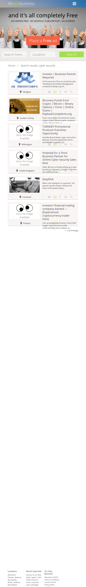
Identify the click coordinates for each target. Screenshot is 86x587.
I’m (33, 575)
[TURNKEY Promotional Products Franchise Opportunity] (24, 132)
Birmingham (12, 585)
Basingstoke (12, 580)
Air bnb (38, 575)
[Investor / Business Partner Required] (24, 80)
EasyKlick (48, 179)
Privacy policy (49, 585)
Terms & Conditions (51, 580)
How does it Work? (51, 577)
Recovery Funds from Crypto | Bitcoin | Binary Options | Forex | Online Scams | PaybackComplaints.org (57, 107)
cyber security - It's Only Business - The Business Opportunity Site (43, 4)
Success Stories (50, 582)
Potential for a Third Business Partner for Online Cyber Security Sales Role (59, 158)
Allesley (10, 577)
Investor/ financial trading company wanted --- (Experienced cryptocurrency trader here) (58, 212)
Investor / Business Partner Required (59, 75)
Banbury (18, 577)
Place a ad (43, 40)
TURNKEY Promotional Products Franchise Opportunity (56, 130)
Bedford (17, 582)
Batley (10, 582)
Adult (28, 577)
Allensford (11, 575)
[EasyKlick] (24, 185)
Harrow (29, 575)
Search (71, 54)
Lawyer (33, 577)
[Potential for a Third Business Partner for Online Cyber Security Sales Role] (24, 158)
